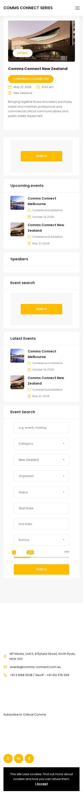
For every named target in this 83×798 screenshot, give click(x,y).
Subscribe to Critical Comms (24, 714)
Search (41, 156)
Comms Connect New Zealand (38, 68)
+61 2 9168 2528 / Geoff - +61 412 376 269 (39, 675)
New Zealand (23, 93)
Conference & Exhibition (31, 79)
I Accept (41, 784)
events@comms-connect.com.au (35, 667)
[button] (41, 443)
